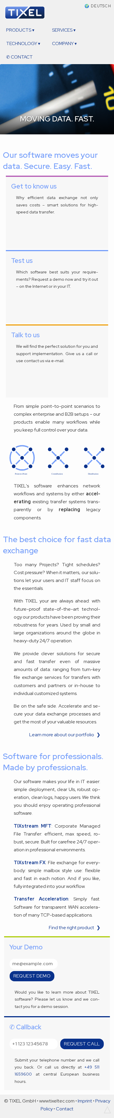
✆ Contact (19, 57)
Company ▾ (64, 44)
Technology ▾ (23, 44)
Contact (64, 1109)
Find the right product (71, 927)
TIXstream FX (30, 863)
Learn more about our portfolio (61, 735)
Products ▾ (20, 30)
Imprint (85, 1101)
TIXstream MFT (32, 826)
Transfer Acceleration (41, 899)
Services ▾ (64, 30)
